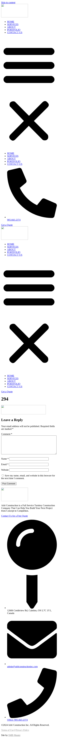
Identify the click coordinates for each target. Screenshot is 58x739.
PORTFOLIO (13, 29)
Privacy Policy (22, 730)
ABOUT (11, 27)
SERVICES (12, 24)
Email (4, 464)
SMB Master (14, 735)
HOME (10, 21)
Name (5, 458)
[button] (29, 93)
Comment (6, 434)
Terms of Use (7, 730)
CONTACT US (14, 32)
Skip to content (8, 2)
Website (5, 470)
